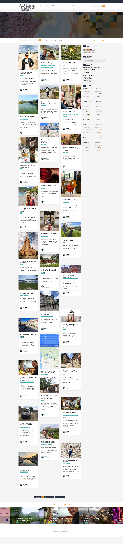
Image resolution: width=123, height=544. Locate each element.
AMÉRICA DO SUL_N (70, 278)
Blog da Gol (85, 70)
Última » (62, 497)
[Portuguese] (87, 49)
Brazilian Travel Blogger (88, 75)
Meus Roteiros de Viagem (89, 81)
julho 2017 (97, 104)
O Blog (47, 40)
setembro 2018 (98, 93)
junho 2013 (85, 150)
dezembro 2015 (86, 116)
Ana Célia (25, 89)
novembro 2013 (98, 142)
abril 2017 (85, 109)
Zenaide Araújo (47, 286)
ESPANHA (73, 114)
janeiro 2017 (85, 111)
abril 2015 (85, 124)
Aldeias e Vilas (23, 382)
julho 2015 (97, 119)
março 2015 (97, 124)
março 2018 (97, 98)
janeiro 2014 (97, 140)
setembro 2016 (86, 114)
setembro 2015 (86, 119)
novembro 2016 (98, 111)
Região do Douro (49, 67)
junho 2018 (85, 98)
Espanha (69, 114)
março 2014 (97, 137)
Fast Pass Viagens (87, 77)
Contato (60, 40)
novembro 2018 (86, 93)
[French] (91, 49)
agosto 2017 (85, 104)
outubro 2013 (85, 145)
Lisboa (46, 65)
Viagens (42, 6)
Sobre (85, 6)
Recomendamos (77, 6)
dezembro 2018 (98, 91)
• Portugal (65, 114)
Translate (94, 52)
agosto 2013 (85, 147)
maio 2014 (97, 134)
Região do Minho (49, 316)
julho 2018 (97, 96)
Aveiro (21, 472)
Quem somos (53, 40)
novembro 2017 (98, 101)
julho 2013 (97, 147)
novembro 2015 (98, 116)
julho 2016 (97, 114)
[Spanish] (85, 49)
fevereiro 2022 (86, 91)
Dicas (47, 6)
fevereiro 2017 (97, 109)
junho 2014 (85, 134)
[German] (89, 49)
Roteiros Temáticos (56, 6)
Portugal (53, 65)
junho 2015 (85, 122)
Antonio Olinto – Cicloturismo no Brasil (92, 67)
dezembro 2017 (86, 101)
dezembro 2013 (86, 142)
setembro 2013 (98, 145)
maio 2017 (97, 106)
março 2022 (97, 88)
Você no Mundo (67, 6)
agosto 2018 (85, 96)
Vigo (46, 374)
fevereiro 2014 (86, 140)
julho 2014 (97, 132)
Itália (67, 152)
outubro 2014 (97, 129)
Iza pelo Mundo (86, 80)
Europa (64, 202)
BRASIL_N (76, 278)
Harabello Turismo (87, 78)
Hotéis (64, 329)
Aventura (120, 522)
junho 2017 (85, 106)
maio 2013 (97, 150)
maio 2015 (97, 122)
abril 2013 (85, 152)
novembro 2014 (86, 129)
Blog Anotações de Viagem (89, 69)
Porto (49, 65)
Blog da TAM (86, 72)
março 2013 (97, 152)
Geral (21, 75)
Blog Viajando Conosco (88, 74)
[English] (84, 49)
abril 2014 (85, 137)
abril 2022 (85, 88)
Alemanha (52, 522)
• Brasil (43, 188)
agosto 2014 (85, 132)
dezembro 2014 (98, 127)
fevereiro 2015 (86, 127)
